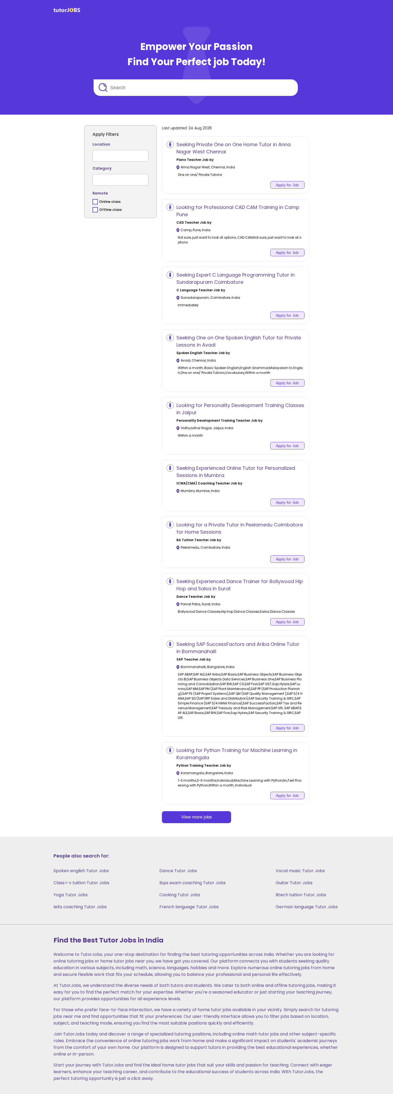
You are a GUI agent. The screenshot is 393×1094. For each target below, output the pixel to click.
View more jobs (196, 817)
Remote (100, 193)
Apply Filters (106, 134)
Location (101, 144)
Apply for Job (287, 185)
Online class (110, 201)
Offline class (110, 209)
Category (102, 168)
